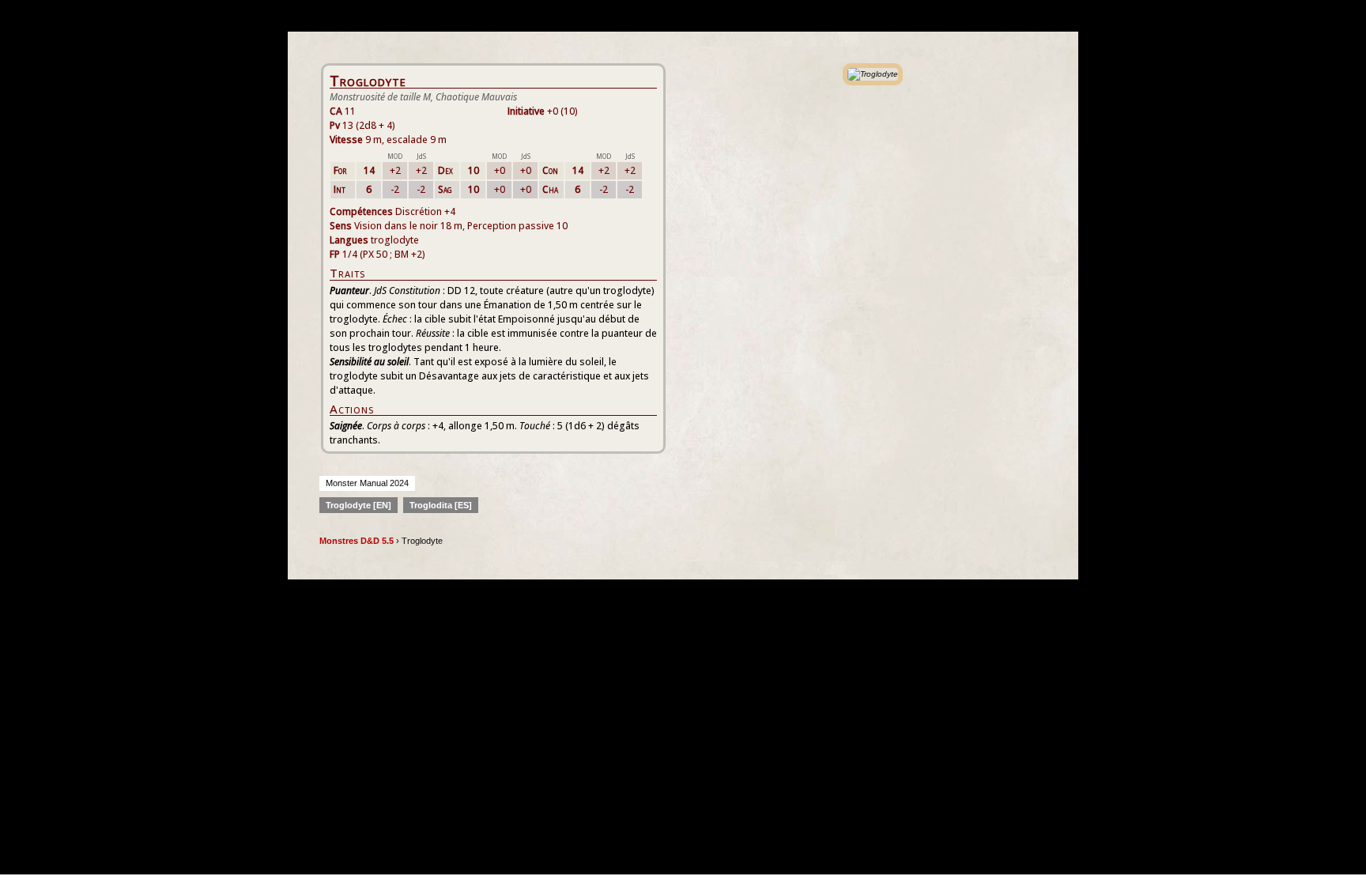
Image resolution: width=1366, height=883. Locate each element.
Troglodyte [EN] (358, 505)
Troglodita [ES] (440, 505)
